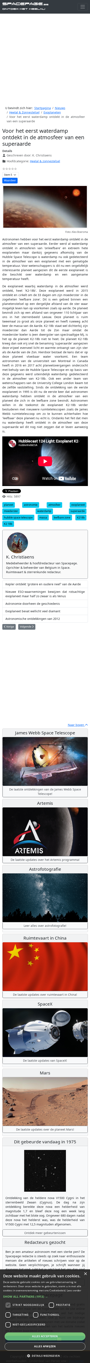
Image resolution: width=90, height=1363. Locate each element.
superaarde (78, 511)
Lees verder (74, 1290)
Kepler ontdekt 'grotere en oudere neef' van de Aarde (43, 584)
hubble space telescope (18, 517)
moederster (11, 511)
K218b (81, 517)
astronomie (30, 505)
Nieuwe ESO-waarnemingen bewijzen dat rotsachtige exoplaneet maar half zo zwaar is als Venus (45, 594)
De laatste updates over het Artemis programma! (45, 860)
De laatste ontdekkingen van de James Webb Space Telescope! (45, 791)
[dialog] (45, 1316)
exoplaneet (78, 505)
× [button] (85, 1273)
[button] (45, 1296)
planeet (8, 505)
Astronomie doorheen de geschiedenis (32, 604)
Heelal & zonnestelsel (45, 161)
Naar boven (76, 725)
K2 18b (8, 524)
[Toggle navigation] (82, 6)
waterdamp (44, 511)
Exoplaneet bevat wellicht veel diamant (32, 611)
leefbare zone (62, 517)
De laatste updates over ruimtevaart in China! (45, 995)
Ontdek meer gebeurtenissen (45, 1233)
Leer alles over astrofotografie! (45, 926)
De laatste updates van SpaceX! (45, 1061)
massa (43, 517)
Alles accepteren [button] (45, 1336)
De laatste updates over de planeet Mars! (45, 1129)
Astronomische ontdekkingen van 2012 (32, 619)
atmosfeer (54, 505)
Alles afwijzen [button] (45, 1346)
